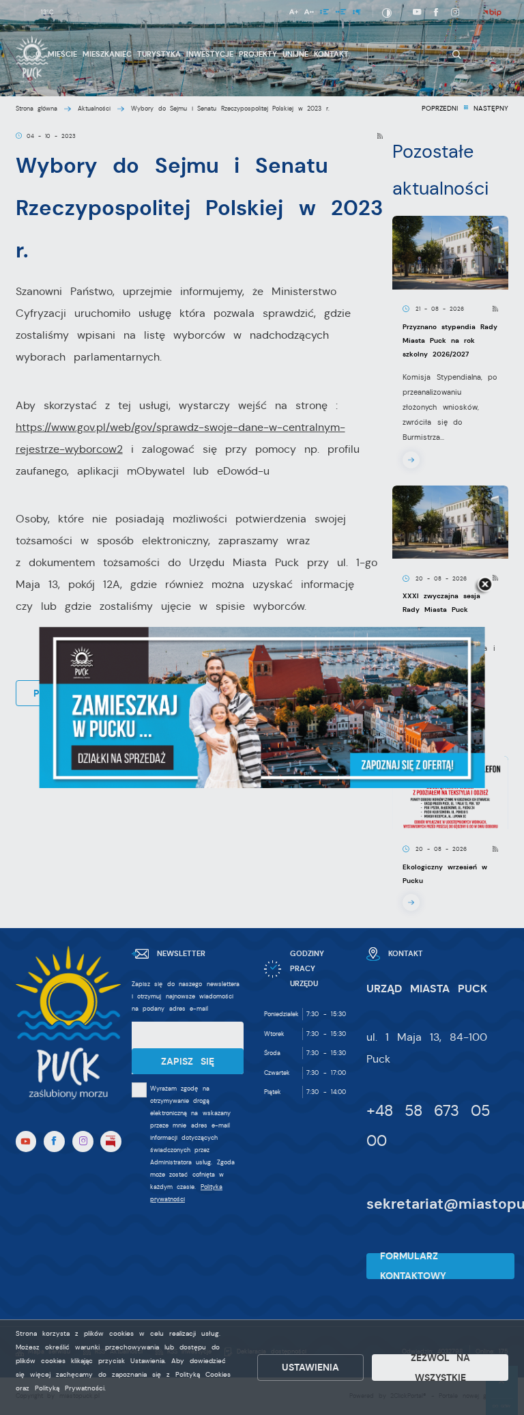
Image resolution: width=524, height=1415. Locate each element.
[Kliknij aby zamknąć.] (485, 585)
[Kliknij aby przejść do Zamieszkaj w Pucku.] (262, 707)
